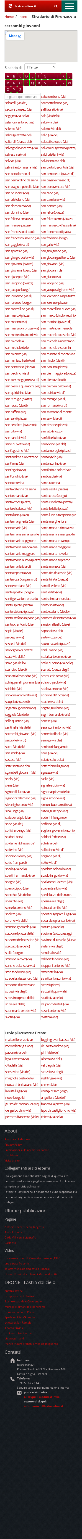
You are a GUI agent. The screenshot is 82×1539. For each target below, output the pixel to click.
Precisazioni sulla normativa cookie (27, 1150)
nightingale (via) (51, 1078)
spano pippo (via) (16, 888)
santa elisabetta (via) (18, 508)
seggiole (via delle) (17, 714)
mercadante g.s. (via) (19, 1046)
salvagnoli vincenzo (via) (21, 148)
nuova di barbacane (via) (21, 1084)
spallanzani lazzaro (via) (56, 881)
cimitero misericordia (18, 1333)
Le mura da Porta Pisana (20, 1312)
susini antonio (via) (53, 1010)
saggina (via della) (16, 115)
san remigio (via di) (53, 399)
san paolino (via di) (17, 373)
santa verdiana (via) (18, 585)
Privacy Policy (13, 1145)
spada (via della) (15, 869)
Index (23, 17)
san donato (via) (51, 205)
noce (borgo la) (15, 1097)
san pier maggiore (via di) (22, 379)
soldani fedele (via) (53, 836)
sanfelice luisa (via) (53, 437)
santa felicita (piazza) (54, 508)
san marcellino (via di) (19, 308)
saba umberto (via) (53, 96)
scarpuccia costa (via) (55, 675)
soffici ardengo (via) (18, 830)
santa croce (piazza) (18, 502)
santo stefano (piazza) (19, 611)
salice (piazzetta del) (18, 135)
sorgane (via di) (51, 856)
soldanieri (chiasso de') (20, 843)
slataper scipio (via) (17, 817)
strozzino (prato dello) (19, 997)
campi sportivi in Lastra (19, 1296)
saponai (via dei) (51, 630)
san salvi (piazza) (16, 418)
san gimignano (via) (54, 251)
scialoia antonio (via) (54, 688)
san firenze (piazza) (17, 225)
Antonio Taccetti (15, 1232)
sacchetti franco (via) (54, 102)
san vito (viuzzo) (51, 431)
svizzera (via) (49, 1017)
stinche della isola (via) (20, 965)
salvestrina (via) (15, 154)
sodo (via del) (14, 823)
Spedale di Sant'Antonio (20, 1317)
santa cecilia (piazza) (54, 489)
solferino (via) (14, 849)
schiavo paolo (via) (53, 682)
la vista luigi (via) (15, 1091)
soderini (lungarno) (53, 817)
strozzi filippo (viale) (54, 991)
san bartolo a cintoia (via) (57, 167)
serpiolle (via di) (15, 740)
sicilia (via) (47, 778)
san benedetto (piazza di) (57, 173)
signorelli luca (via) (17, 791)
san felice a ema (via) (19, 218)
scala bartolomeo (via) (55, 656)
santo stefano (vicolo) (55, 611)
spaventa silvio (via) (54, 888)
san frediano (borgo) (54, 238)
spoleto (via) (13, 914)
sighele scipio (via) (53, 785)
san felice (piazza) (52, 212)
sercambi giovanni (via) (20, 733)
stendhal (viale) (51, 952)
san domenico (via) (18, 205)
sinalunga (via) (14, 811)
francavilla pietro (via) (55, 1103)
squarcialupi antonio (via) (57, 920)
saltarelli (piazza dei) (18, 141)
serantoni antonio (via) (56, 727)
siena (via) (11, 785)
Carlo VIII (10, 1243)
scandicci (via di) (15, 669)
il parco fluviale (14, 1328)
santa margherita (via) (19, 521)
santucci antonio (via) (19, 624)
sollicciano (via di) (52, 849)
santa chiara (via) (16, 495)
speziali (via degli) (52, 901)
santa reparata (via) (18, 572)
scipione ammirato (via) (21, 695)
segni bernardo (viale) (55, 714)
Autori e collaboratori (18, 1139)
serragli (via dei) (51, 740)
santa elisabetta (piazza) (56, 502)
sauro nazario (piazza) (55, 643)
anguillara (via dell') (53, 1097)
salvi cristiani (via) (52, 154)
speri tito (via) (14, 901)
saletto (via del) (51, 128)
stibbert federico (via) (55, 959)
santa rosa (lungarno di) (21, 579)
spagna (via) (13, 881)
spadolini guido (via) (54, 875)
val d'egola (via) (51, 1065)
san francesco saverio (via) (22, 238)
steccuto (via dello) (17, 946)
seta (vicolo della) (52, 759)
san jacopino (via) (52, 283)
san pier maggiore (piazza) (58, 373)
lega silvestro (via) (16, 1058)
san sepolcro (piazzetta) (20, 424)
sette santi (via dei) (17, 766)
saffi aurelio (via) (51, 109)
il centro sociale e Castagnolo (23, 1301)
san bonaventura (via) (55, 186)
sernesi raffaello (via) (54, 733)
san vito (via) (13, 431)
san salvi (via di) (51, 418)
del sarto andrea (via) (55, 1046)
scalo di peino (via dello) (57, 663)
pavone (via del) (15, 1052)
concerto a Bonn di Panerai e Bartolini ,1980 (32, 1258)
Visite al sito (12, 1160)
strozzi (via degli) (16, 991)
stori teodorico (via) (18, 972)
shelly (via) (12, 778)
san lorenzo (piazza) (54, 302)
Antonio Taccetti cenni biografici (25, 1227)
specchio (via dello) (17, 894)
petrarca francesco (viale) (21, 1116)
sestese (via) (13, 759)
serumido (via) (14, 753)
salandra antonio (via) (19, 122)
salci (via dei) (49, 122)
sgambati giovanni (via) (20, 772)
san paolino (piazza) (54, 366)
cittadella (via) (14, 1065)
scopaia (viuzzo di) (17, 701)
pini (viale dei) (50, 1052)
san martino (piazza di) (56, 321)
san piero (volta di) (53, 379)
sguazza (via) (49, 772)
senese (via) (48, 720)
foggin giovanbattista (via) (58, 1039)
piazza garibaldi (15, 1338)
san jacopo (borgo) (17, 289)
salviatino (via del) (52, 160)
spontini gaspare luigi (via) (58, 914)
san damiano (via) (53, 199)
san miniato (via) (16, 354)
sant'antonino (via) (53, 463)
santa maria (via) (16, 527)
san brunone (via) (16, 193)
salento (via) (13, 128)
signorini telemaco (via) (20, 798)
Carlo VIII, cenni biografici (20, 1237)
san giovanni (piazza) (19, 263)
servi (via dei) (49, 753)
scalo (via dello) (15, 663)
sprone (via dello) (16, 920)
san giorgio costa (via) (19, 257)
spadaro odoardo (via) (56, 869)
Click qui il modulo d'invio (41, 1397)
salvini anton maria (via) (21, 167)
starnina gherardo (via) (20, 926)
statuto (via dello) (52, 926)
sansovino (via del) (53, 444)
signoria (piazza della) (55, 791)
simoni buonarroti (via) (56, 804)
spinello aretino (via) (18, 907)
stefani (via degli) (52, 946)
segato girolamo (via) (55, 708)
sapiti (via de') (14, 630)
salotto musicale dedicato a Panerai (27, 1269)
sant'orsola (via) (51, 476)
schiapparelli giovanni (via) (22, 682)
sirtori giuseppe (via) (54, 811)
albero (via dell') (51, 1058)
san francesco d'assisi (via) (58, 225)
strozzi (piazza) (50, 984)
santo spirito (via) (52, 605)
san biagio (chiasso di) (55, 180)
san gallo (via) (50, 244)
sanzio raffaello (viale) (55, 624)
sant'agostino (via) (17, 450)
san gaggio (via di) (17, 244)
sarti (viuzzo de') (51, 637)
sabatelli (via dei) (16, 102)
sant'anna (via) (14, 463)
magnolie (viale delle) (19, 1078)
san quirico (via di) (53, 392)
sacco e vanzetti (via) (18, 109)
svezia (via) (12, 1017)
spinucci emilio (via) (54, 907)
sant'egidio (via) (15, 469)
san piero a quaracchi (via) (22, 386)
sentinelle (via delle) (18, 727)
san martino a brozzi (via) (22, 328)
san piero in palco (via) (56, 386)
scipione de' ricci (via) (55, 695)
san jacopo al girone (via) (57, 289)
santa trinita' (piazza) (54, 579)
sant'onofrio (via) (16, 476)
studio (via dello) (52, 997)
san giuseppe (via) (17, 276)
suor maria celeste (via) (20, 1010)
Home (9, 17)
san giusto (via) (51, 276)
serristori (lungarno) (54, 746)
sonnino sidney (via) (18, 856)
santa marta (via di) (18, 566)
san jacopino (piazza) (19, 283)
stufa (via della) (15, 1004)
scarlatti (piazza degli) (55, 669)
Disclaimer (11, 1155)
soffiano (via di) (51, 823)
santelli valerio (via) (53, 585)
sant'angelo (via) (51, 457)
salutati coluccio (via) (54, 141)
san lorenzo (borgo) (18, 302)
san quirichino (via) (17, 392)
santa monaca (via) (53, 566)
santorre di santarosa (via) (58, 617)
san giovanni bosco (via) (21, 270)
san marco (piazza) (17, 315)
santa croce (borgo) (54, 495)
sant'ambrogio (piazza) (56, 450)
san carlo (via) (50, 193)
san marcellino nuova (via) (58, 308)
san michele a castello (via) (58, 334)
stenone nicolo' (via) (18, 959)
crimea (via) (48, 1084)
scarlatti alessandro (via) (21, 675)
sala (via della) (50, 115)
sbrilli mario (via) (52, 650)
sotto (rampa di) (15, 862)
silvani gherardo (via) (19, 804)
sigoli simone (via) (53, 798)
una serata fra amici (17, 1263)
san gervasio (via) (16, 251)
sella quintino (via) (17, 720)
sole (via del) (49, 843)
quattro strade (14, 1291)
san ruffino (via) (15, 411)
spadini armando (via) (19, 875)
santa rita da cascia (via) (56, 572)
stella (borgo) (13, 952)
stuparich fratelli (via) (54, 1004)
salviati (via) (12, 160)
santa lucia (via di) (16, 514)
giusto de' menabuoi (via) (22, 1103)
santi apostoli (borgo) (19, 592)
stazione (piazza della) (19, 933)
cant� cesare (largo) (54, 1091)
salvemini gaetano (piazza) (58, 148)
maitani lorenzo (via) (18, 1039)
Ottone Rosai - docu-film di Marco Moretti (31, 1274)
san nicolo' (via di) (52, 360)
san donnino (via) (16, 212)
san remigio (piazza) (18, 399)
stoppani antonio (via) (55, 965)
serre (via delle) (15, 746)
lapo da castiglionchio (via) (58, 1110)
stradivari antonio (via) (56, 978)
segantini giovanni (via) (20, 708)
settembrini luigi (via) (55, 766)
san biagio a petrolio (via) (21, 186)
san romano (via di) (54, 405)
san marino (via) (16, 321)
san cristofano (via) (17, 199)
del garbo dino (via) (18, 1110)
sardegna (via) (14, 637)
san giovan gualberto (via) (58, 257)
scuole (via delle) (52, 701)
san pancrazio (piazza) (19, 366)
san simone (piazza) (54, 424)
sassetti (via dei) (15, 643)
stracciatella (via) (51, 972)
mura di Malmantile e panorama (25, 1307)
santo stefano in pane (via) (22, 617)
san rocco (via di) (16, 405)
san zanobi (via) (15, 437)
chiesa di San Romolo (18, 1322)
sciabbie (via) (13, 688)
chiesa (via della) (51, 1116)
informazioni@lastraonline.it (43, 1406)
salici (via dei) (49, 135)
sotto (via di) (49, 862)
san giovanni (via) (52, 263)
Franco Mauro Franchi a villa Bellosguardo (31, 1344)
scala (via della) (15, 656)
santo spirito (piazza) (18, 605)
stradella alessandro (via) (21, 978)
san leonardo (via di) (18, 296)
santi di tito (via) (51, 592)
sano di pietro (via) (17, 444)
